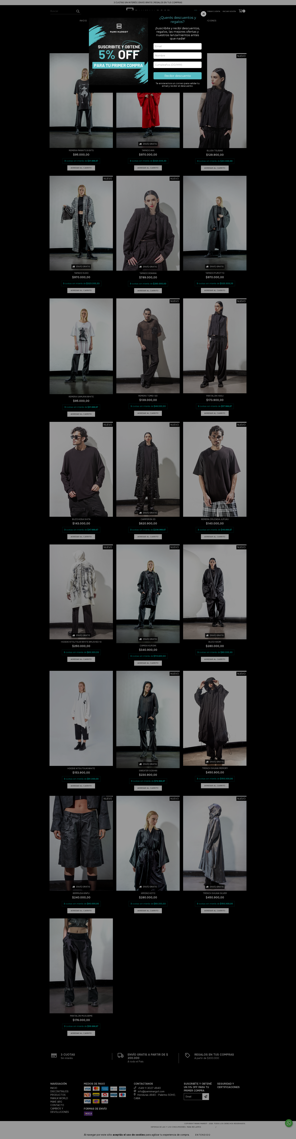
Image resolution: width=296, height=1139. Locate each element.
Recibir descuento (177, 75)
